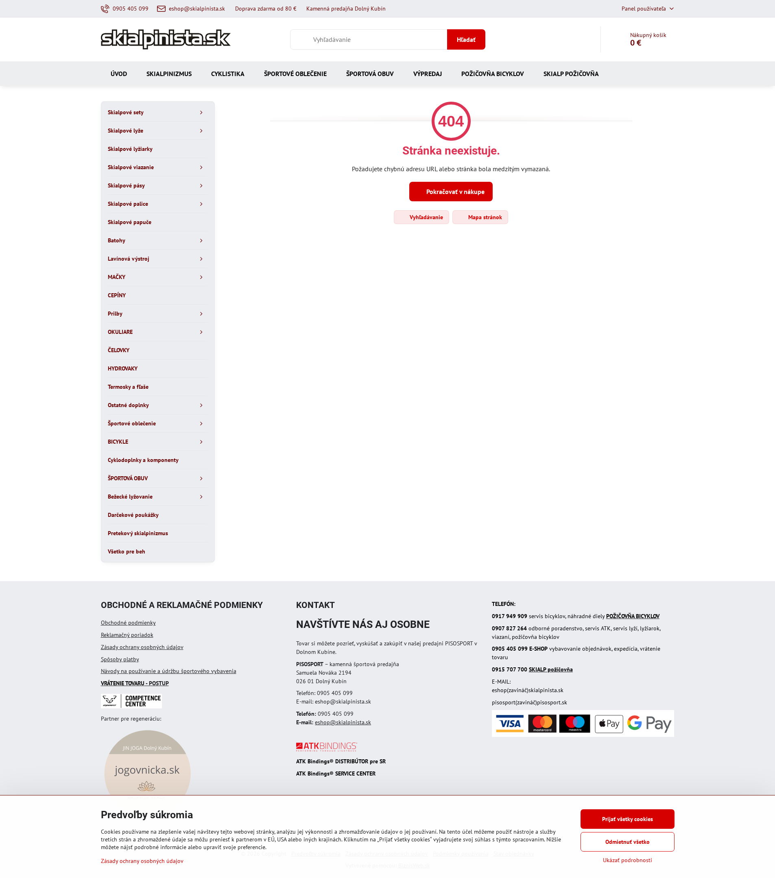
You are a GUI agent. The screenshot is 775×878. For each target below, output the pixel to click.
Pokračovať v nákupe (455, 191)
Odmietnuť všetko (627, 841)
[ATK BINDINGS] (326, 749)
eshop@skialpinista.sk (343, 722)
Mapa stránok (484, 217)
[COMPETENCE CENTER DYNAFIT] (131, 706)
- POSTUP (135, 683)
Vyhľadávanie (425, 217)
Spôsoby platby (120, 659)
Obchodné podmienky (128, 622)
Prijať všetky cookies (627, 819)
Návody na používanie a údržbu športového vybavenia (168, 671)
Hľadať (466, 39)
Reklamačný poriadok (127, 634)
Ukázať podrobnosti (627, 860)
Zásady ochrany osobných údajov (142, 647)
